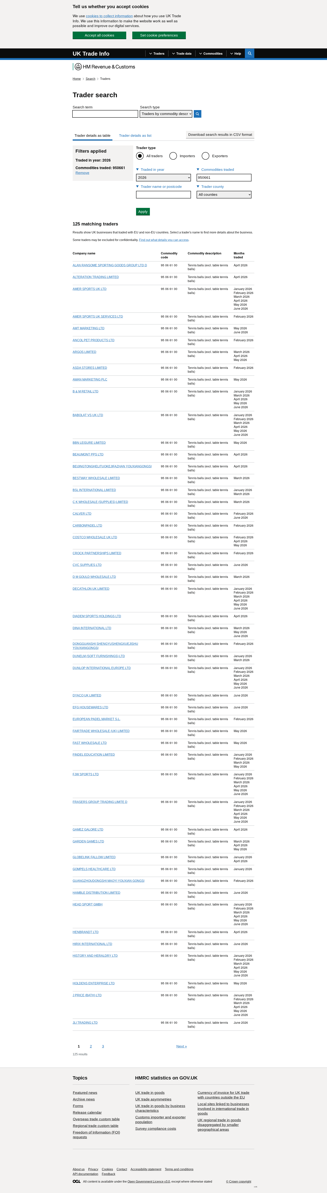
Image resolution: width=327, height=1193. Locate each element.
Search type (150, 107)
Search (90, 78)
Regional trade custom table (95, 1126)
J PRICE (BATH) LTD (87, 995)
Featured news (85, 1093)
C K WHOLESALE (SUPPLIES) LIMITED (100, 502)
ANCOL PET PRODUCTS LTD (93, 340)
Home (77, 78)
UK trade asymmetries (153, 1099)
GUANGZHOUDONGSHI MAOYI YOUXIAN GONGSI (108, 880)
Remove (82, 173)
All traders (154, 156)
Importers (187, 156)
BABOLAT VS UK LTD (88, 415)
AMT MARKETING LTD (88, 328)
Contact (122, 1169)
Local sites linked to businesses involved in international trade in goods (223, 1108)
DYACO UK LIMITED (87, 695)
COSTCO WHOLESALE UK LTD (95, 537)
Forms (78, 1106)
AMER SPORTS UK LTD (90, 289)
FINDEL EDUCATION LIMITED (94, 754)
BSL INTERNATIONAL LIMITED (94, 490)
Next (181, 1046)
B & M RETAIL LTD (85, 391)
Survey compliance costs (155, 1129)
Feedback (108, 1174)
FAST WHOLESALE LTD (90, 743)
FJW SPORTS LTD (86, 774)
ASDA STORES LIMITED (90, 367)
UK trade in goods (150, 1093)
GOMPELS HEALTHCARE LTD (94, 869)
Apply (143, 212)
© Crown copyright (238, 1181)
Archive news (84, 1099)
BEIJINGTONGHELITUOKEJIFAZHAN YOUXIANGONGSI (112, 466)
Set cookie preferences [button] (159, 35)
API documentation (85, 1174)
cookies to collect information (109, 16)
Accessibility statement (146, 1169)
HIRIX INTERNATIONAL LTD (92, 944)
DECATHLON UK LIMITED (91, 588)
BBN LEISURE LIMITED (89, 442)
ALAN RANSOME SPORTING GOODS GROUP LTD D (110, 265)
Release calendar (87, 1113)
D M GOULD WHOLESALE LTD (94, 576)
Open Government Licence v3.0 (149, 1181)
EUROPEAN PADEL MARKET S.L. (96, 719)
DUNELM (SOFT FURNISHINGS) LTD (99, 656)
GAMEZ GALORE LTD (88, 829)
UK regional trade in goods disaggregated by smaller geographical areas (219, 1125)
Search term (83, 107)
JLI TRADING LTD (85, 1022)
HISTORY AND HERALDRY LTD (95, 955)
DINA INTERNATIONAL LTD (92, 628)
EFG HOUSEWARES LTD (90, 707)
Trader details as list (135, 136)
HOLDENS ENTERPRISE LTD (94, 983)
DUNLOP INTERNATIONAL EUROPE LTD (102, 668)
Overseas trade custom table (96, 1119)
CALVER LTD (82, 513)
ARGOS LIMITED (84, 352)
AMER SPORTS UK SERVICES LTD (98, 316)
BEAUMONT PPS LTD (88, 454)
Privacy (93, 1169)
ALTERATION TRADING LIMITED (96, 277)
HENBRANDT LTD (86, 932)
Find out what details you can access (163, 240)
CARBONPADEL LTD (87, 525)
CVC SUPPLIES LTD (87, 565)
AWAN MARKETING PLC (90, 379)
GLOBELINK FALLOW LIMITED (94, 857)
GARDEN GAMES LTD (88, 841)
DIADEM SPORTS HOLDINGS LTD (97, 616)
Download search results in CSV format (220, 135)
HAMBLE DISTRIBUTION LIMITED (96, 892)
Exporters (220, 156)
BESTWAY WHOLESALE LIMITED (96, 478)
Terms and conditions (179, 1169)
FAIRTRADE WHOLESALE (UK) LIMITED (101, 731)
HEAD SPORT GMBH (88, 904)
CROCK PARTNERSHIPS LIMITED (97, 553)
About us (79, 1169)
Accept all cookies (99, 35)
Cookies (107, 1169)
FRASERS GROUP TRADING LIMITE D (100, 802)
